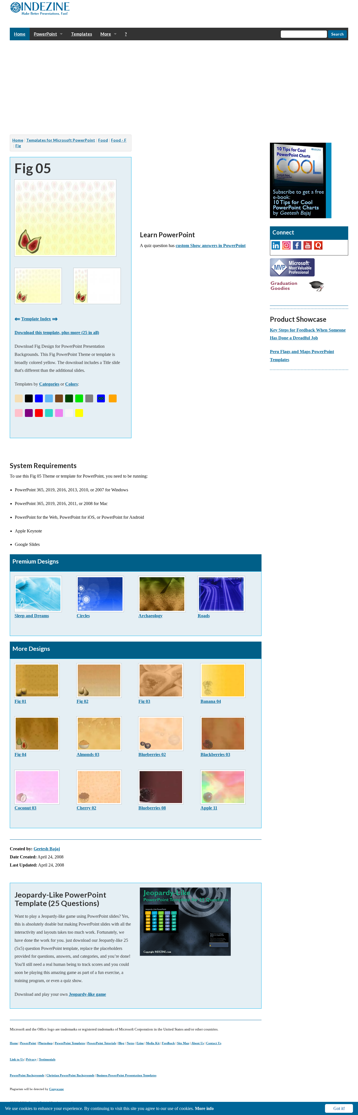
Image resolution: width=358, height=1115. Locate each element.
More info (204, 1108)
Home (14, 1043)
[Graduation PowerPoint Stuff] (298, 285)
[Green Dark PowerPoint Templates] (69, 398)
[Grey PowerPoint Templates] (89, 398)
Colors (71, 384)
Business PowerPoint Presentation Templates (126, 1075)
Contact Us (213, 1043)
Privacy (31, 1059)
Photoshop (45, 1043)
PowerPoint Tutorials (101, 1043)
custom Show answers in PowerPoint (211, 245)
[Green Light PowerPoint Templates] (79, 398)
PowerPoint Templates (70, 1043)
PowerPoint (28, 1043)
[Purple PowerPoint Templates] (29, 413)
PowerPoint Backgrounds (27, 1075)
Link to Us (17, 1059)
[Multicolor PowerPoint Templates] (101, 398)
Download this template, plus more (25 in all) (57, 332)
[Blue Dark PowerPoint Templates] (39, 398)
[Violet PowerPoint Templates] (59, 413)
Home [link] (19, 33)
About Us (197, 1043)
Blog (121, 1043)
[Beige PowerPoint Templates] (19, 398)
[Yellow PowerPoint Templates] (79, 413)
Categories (49, 384)
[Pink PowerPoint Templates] (19, 413)
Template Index (36, 318)
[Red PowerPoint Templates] (39, 413)
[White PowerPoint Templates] (69, 413)
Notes (130, 1043)
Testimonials (47, 1059)
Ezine (140, 1043)
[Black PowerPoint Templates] (29, 398)
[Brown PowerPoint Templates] (59, 398)
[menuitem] (20, 34)
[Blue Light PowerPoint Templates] (49, 398)
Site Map (183, 1043)
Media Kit (153, 1043)
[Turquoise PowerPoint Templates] (49, 413)
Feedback (168, 1043)
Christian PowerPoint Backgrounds (70, 1075)
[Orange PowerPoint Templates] (113, 398)
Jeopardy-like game (87, 994)
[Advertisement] (177, 87)
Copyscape (56, 1089)
